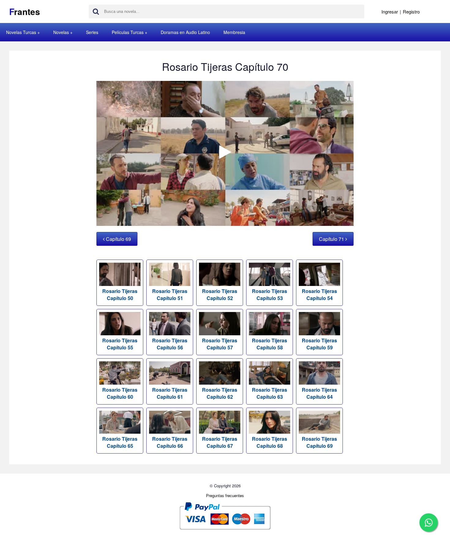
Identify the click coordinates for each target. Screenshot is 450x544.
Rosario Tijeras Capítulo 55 (119, 344)
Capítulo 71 (332, 238)
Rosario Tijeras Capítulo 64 (319, 393)
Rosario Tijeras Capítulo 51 (169, 294)
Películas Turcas (128, 32)
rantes (24, 11)
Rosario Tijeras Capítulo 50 (119, 294)
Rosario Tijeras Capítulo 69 (319, 442)
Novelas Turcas (21, 32)
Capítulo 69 (118, 238)
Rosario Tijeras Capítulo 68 (269, 442)
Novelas (61, 32)
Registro (411, 11)
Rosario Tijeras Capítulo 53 (269, 294)
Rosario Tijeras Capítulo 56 (169, 344)
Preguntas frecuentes (225, 495)
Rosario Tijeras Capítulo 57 (219, 344)
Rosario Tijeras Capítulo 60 (119, 393)
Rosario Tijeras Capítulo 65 (119, 442)
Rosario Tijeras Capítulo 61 (169, 393)
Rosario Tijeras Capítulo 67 (219, 442)
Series (92, 32)
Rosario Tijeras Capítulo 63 (269, 393)
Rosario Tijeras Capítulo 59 (319, 344)
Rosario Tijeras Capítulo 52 (219, 294)
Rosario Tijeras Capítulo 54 (319, 294)
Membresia (234, 32)
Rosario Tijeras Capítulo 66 (169, 442)
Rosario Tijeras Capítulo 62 (219, 393)
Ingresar (389, 11)
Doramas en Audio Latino (185, 32)
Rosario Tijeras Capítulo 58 (269, 344)
